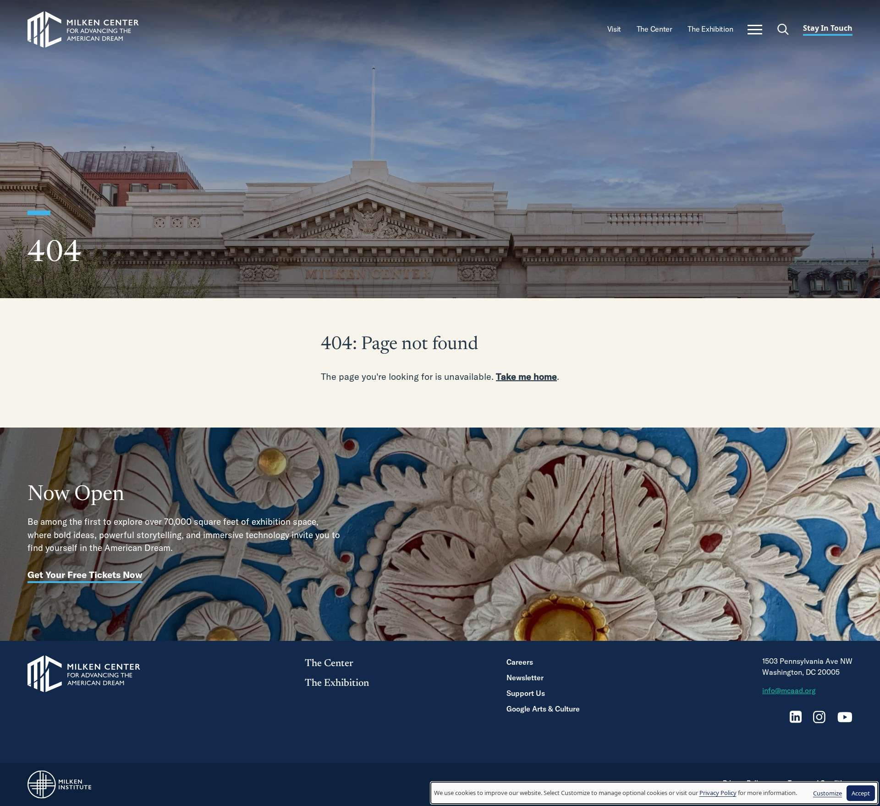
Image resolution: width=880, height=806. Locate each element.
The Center (655, 28)
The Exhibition (711, 28)
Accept (861, 793)
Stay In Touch (827, 28)
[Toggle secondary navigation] (755, 29)
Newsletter (525, 677)
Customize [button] (827, 793)
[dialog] (654, 793)
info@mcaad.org (789, 690)
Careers (519, 662)
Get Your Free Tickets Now (85, 574)
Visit (615, 28)
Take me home (526, 376)
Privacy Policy (718, 793)
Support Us (525, 693)
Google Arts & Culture (543, 708)
